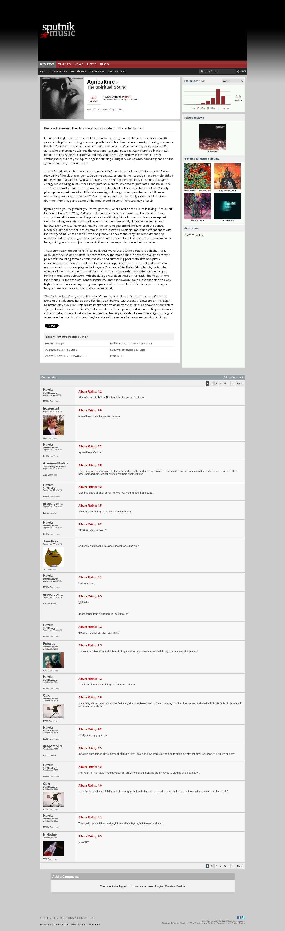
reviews (47, 64)
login (42, 71)
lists (91, 64)
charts (64, 64)
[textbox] (217, 71)
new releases (78, 71)
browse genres (58, 71)
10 (232, 383)
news (78, 64)
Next (239, 383)
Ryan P (119, 96)
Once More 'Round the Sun (197, 190)
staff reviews (96, 71)
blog (104, 64)
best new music (117, 71)
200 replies (131, 99)
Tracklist (118, 109)
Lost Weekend (228, 220)
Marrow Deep (197, 220)
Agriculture (101, 82)
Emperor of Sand (227, 190)
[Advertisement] (168, 30)
